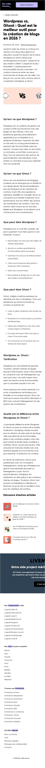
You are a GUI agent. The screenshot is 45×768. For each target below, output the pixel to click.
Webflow (8, 680)
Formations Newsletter (13, 696)
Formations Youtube (12, 718)
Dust (6, 663)
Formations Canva (11, 692)
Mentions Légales (11, 741)
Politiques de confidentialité (15, 744)
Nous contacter (10, 734)
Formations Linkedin (12, 721)
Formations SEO (10, 709)
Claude (7, 657)
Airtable (7, 673)
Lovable (7, 676)
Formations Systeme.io (13, 699)
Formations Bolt (10, 702)
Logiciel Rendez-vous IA (14, 632)
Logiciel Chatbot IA (12, 626)
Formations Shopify (12, 705)
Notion (7, 650)
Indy (6, 654)
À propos (8, 747)
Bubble (7, 670)
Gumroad (8, 660)
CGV (6, 738)
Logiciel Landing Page (13, 635)
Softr (6, 667)
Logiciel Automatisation (13, 629)
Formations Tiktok (11, 715)
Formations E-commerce (14, 712)
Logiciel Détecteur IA (12, 613)
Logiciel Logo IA (10, 616)
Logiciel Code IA (10, 639)
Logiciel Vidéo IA (10, 609)
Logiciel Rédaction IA (12, 619)
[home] (6, 5)
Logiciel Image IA (11, 622)
